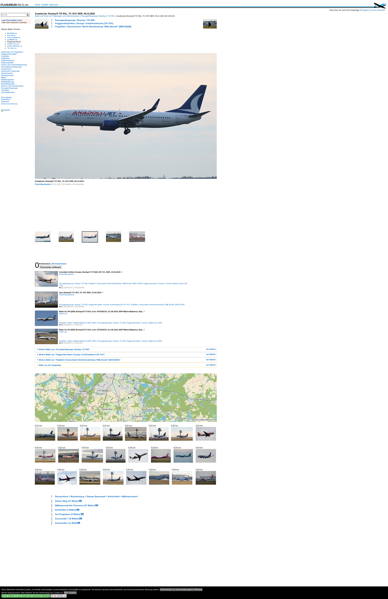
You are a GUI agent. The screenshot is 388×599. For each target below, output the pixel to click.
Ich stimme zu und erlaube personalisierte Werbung (26, 596)
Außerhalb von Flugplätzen (12, 52)
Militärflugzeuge (7, 82)
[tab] (126, 349)
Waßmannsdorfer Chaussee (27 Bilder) (75, 505)
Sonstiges (5, 90)
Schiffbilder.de (12, 39)
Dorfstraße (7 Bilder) (65, 510)
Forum (37, 5)
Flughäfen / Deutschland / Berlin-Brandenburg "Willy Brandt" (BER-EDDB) (93, 26)
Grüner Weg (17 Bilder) (67, 501)
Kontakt (45, 5)
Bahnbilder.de (12, 33)
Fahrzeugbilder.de (13, 37)
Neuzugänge (6, 97)
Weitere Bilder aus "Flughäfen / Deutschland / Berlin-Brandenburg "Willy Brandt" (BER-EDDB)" (79, 360)
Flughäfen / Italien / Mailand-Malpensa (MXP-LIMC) (77, 323)
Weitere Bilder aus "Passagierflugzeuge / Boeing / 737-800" (64, 349)
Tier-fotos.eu (12, 48)
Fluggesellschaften (9, 54)
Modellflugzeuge (8, 84)
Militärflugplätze (7, 80)
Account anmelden (377, 10)
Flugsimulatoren (7, 60)
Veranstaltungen (8, 92)
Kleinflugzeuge (7, 75)
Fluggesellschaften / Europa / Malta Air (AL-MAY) (144, 323)
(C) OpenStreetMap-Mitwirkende (202, 420)
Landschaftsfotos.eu (14, 46)
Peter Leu (63, 314)
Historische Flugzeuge (10, 71)
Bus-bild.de (11, 35)
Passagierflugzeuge (89, 16)
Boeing (102, 16)
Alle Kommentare (59, 264)
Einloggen (364, 10)
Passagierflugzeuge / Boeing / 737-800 (75, 20)
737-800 (110, 16)
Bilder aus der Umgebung (50, 365)
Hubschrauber (7, 73)
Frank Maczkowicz (43, 184)
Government (6, 69)
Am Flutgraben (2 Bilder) (67, 514)
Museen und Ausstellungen (12, 86)
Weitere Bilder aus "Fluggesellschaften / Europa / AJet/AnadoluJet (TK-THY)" (72, 355)
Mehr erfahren (70, 593)
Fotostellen (5, 99)
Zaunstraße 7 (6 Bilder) (67, 518)
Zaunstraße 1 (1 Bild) (66, 523)
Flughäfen (5, 56)
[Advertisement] (90, 40)
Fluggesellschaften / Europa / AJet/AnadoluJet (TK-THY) (84, 23)
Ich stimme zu (58, 596)
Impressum (53, 5)
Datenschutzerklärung (9, 104)
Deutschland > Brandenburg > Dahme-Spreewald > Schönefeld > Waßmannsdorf (96, 496)
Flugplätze (5, 58)
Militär (3, 77)
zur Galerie (211, 349)
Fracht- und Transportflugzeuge (14, 65)
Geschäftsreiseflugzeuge (11, 67)
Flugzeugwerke (7, 63)
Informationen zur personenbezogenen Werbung (181, 589)
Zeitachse (5, 102)
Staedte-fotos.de (13, 44)
